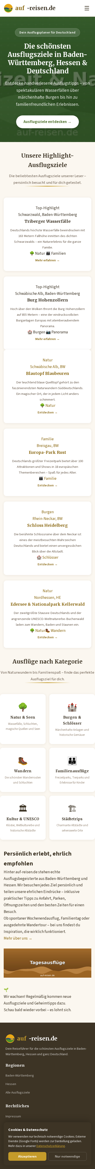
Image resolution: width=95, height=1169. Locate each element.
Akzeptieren (27, 1156)
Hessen (11, 1084)
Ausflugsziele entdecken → (47, 122)
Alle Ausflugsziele (18, 1092)
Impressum (13, 1116)
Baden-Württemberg (20, 1075)
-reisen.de (35, 8)
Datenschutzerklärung (50, 1146)
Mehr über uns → (18, 938)
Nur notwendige (67, 1156)
